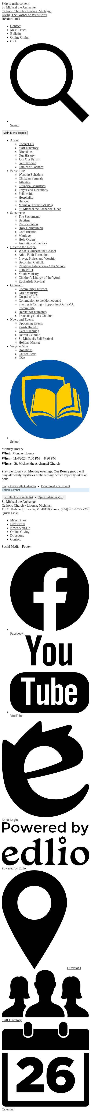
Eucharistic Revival (32, 281)
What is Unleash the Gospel (37, 251)
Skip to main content (15, 3)
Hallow (24, 201)
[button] (14, 140)
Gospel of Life (28, 296)
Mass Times (18, 30)
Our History (27, 155)
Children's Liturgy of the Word (39, 277)
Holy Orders (27, 239)
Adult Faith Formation (33, 254)
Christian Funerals (31, 178)
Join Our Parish (29, 159)
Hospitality (26, 197)
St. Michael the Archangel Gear (40, 209)
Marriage (25, 235)
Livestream (17, 524)
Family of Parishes (31, 167)
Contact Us (26, 144)
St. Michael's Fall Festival (36, 338)
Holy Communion (31, 228)
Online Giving (19, 37)
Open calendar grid (50, 497)
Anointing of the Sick (33, 243)
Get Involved (27, 163)
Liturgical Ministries (32, 186)
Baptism (24, 220)
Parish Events (11, 490)
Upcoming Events (31, 323)
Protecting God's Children (36, 316)
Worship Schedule (31, 174)
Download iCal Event (55, 486)
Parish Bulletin (28, 327)
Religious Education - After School (42, 266)
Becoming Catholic (31, 262)
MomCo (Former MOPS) (36, 205)
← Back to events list (18, 497)
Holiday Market (29, 342)
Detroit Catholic (29, 335)
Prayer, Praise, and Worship (37, 258)
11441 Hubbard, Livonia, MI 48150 (26, 509)
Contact (15, 26)
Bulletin (15, 33)
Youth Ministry (29, 274)
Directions (25, 151)
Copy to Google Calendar (19, 486)
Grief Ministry (28, 293)
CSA (13, 41)
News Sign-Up (20, 528)
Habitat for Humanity (33, 312)
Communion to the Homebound (40, 300)
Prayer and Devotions (33, 190)
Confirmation (27, 232)
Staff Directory (29, 148)
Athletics (24, 182)
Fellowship (26, 193)
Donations (25, 350)
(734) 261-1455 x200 (75, 509)
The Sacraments (29, 216)
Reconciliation (28, 224)
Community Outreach (33, 289)
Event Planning (29, 331)
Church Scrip (27, 354)
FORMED (26, 270)
